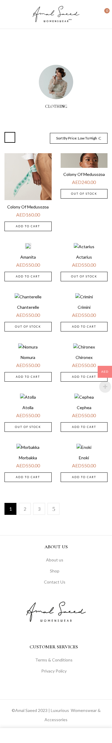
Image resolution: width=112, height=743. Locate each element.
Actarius (84, 257)
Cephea (84, 407)
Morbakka (28, 457)
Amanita (28, 257)
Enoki (84, 457)
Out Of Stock (84, 193)
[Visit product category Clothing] (56, 82)
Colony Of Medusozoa (28, 206)
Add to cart (28, 226)
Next (53, 509)
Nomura (28, 357)
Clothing (56, 106)
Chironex (84, 357)
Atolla (27, 407)
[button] (102, 13)
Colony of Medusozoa (84, 174)
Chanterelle (28, 307)
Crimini (84, 307)
